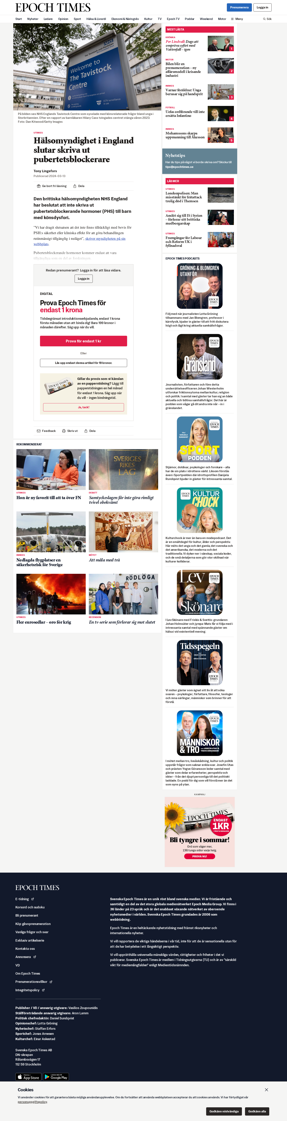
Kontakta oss (25, 949)
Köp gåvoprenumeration (32, 924)
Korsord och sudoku (30, 907)
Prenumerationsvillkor (31, 982)
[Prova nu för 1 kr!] (200, 832)
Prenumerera (239, 7)
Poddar (189, 19)
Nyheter (32, 19)
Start (18, 19)
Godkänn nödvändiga (224, 1111)
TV (159, 19)
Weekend (206, 19)
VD (17, 965)
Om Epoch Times (27, 973)
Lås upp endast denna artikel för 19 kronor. (83, 362)
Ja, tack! (83, 407)
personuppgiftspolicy (32, 1101)
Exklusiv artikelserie (29, 940)
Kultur (148, 19)
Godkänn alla (257, 1111)
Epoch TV (173, 19)
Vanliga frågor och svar (31, 932)
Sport (77, 19)
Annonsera (23, 957)
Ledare (48, 19)
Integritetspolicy (27, 990)
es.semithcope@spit (179, 166)
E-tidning (22, 899)
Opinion (63, 19)
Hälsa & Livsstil (96, 19)
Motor (222, 19)
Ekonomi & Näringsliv (125, 19)
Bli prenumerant (26, 915)
